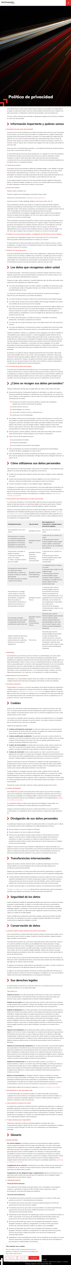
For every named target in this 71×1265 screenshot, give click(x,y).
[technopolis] (8, 3)
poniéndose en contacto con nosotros (30, 691)
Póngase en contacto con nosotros (18, 889)
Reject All (22, 1258)
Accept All (34, 1258)
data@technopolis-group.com (36, 198)
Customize (11, 1258)
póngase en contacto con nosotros (49, 1087)
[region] (22, 1252)
